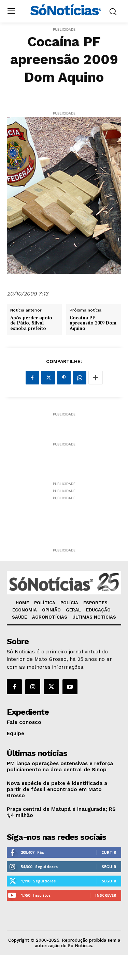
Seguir (109, 866)
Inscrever (105, 895)
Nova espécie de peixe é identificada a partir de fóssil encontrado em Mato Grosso (57, 789)
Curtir (108, 852)
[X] (48, 377)
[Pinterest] (64, 377)
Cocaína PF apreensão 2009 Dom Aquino (93, 323)
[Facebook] (32, 377)
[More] (95, 377)
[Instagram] (32, 686)
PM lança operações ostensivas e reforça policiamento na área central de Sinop (60, 766)
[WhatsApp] (79, 377)
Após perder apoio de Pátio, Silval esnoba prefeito (31, 323)
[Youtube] (69, 686)
